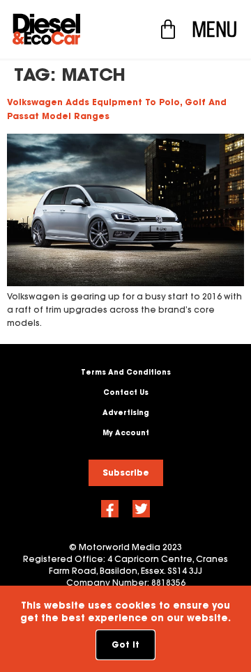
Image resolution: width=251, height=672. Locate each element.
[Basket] (168, 29)
